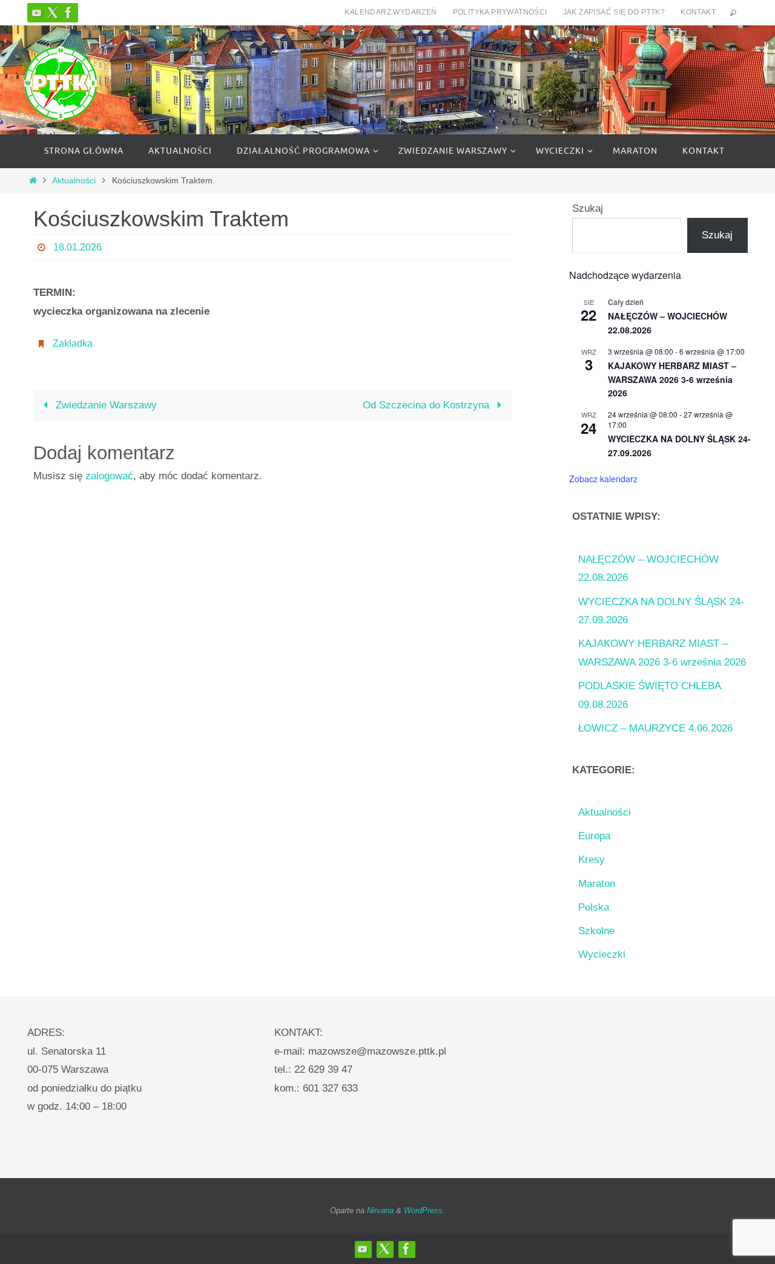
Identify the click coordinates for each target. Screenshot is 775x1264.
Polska (593, 907)
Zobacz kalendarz (603, 479)
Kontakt (698, 12)
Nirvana (380, 1210)
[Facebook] (68, 12)
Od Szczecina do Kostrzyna (427, 405)
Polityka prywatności (500, 12)
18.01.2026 (77, 247)
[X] (52, 12)
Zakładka (73, 343)
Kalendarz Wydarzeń (391, 12)
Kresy (591, 859)
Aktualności (74, 180)
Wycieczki (601, 954)
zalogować (109, 476)
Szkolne (596, 931)
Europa (594, 836)
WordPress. (424, 1210)
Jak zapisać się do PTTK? (614, 12)
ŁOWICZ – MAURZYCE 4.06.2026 (655, 728)
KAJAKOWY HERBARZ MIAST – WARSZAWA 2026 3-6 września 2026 (672, 379)
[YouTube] (37, 12)
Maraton (596, 883)
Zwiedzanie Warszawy (105, 405)
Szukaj (587, 208)
